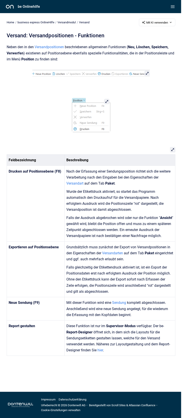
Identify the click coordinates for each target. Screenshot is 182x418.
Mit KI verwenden (157, 22)
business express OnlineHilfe (36, 22)
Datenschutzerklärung (72, 399)
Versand (84, 22)
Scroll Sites (118, 405)
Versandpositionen (50, 47)
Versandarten (113, 253)
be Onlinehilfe (29, 6)
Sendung (119, 303)
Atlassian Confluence (142, 405)
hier (100, 350)
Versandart (75, 183)
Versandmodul (66, 22)
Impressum (48, 399)
